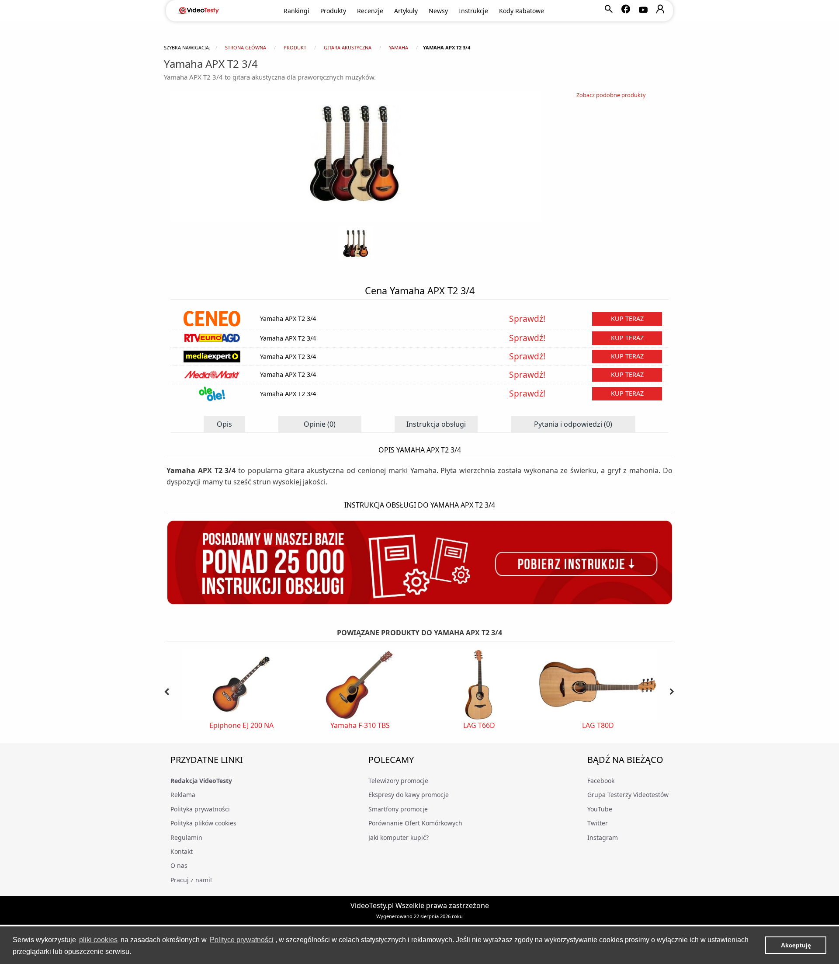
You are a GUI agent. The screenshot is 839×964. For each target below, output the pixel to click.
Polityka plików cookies (203, 823)
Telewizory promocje (398, 780)
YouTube (599, 809)
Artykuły (406, 11)
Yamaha (398, 47)
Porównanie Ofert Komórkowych (415, 823)
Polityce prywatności (242, 939)
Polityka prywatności (200, 809)
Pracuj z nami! (191, 880)
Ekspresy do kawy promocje (408, 794)
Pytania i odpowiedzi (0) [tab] (573, 424)
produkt (295, 47)
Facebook (600, 780)
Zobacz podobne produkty (611, 95)
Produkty (333, 11)
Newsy (438, 11)
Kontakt (181, 851)
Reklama (182, 794)
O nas (178, 865)
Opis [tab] (224, 424)
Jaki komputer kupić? (398, 837)
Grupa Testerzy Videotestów (628, 794)
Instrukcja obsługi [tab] (436, 424)
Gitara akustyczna (347, 47)
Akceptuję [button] (796, 945)
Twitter (597, 823)
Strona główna (245, 47)
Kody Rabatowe (521, 11)
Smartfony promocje (398, 809)
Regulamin (186, 837)
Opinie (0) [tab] (320, 424)
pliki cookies (98, 939)
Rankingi (296, 11)
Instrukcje (473, 11)
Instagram (602, 837)
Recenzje (370, 11)
